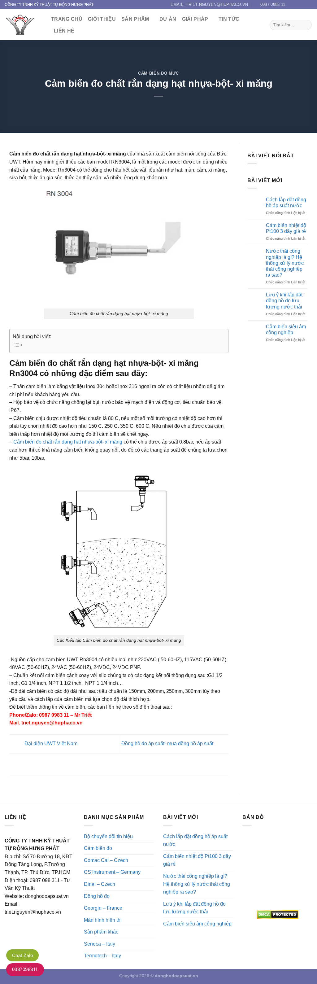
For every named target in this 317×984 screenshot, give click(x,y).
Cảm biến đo (98, 848)
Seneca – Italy (99, 944)
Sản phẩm (135, 19)
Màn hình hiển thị (103, 920)
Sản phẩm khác (101, 931)
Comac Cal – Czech (106, 860)
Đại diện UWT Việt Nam (50, 743)
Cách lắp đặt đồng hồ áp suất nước (286, 202)
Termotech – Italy (102, 955)
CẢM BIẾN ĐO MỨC (158, 73)
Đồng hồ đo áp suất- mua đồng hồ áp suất (168, 743)
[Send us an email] (309, 4)
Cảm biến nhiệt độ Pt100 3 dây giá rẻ (286, 228)
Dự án (167, 19)
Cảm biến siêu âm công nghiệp (286, 329)
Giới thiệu (102, 19)
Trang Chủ (66, 19)
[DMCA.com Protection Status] (277, 914)
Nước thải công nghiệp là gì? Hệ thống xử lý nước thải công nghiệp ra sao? (285, 263)
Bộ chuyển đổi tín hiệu (108, 836)
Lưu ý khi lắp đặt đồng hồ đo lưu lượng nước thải (284, 300)
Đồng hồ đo (97, 896)
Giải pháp (195, 19)
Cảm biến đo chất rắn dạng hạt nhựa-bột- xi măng (68, 441)
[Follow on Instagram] (297, 4)
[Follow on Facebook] (291, 4)
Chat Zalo (22, 955)
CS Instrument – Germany (112, 872)
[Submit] (306, 25)
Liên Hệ (64, 30)
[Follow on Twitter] (303, 4)
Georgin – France (103, 908)
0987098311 (25, 969)
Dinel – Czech (99, 884)
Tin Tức (229, 19)
